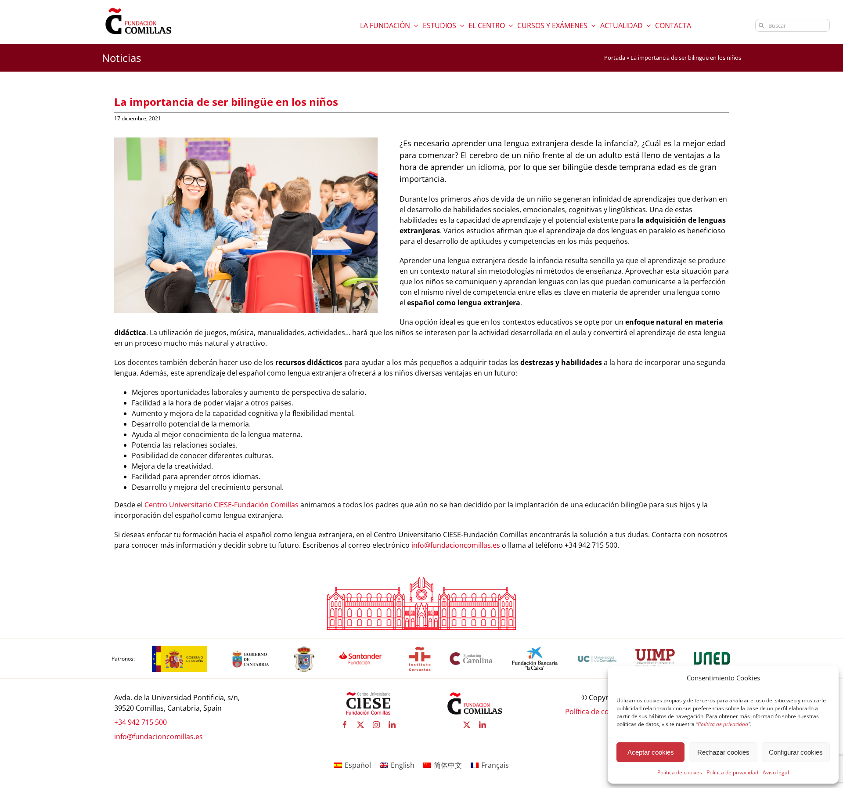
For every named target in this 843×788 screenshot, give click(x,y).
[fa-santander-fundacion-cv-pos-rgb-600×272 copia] (360, 649)
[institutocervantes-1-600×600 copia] (420, 649)
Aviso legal (776, 772)
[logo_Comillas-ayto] (304, 649)
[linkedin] (392, 724)
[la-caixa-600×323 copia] (535, 649)
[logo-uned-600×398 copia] (711, 649)
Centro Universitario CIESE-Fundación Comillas (221, 505)
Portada (614, 57)
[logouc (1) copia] (597, 649)
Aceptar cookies (650, 752)
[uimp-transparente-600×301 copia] (655, 652)
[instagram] (376, 724)
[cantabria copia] (250, 649)
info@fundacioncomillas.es (455, 545)
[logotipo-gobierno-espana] (180, 649)
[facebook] (344, 724)
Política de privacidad (732, 772)
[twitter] (360, 724)
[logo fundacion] (138, 8)
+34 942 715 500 (140, 722)
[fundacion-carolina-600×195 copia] (472, 655)
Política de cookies (679, 772)
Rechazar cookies (723, 752)
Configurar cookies (796, 752)
